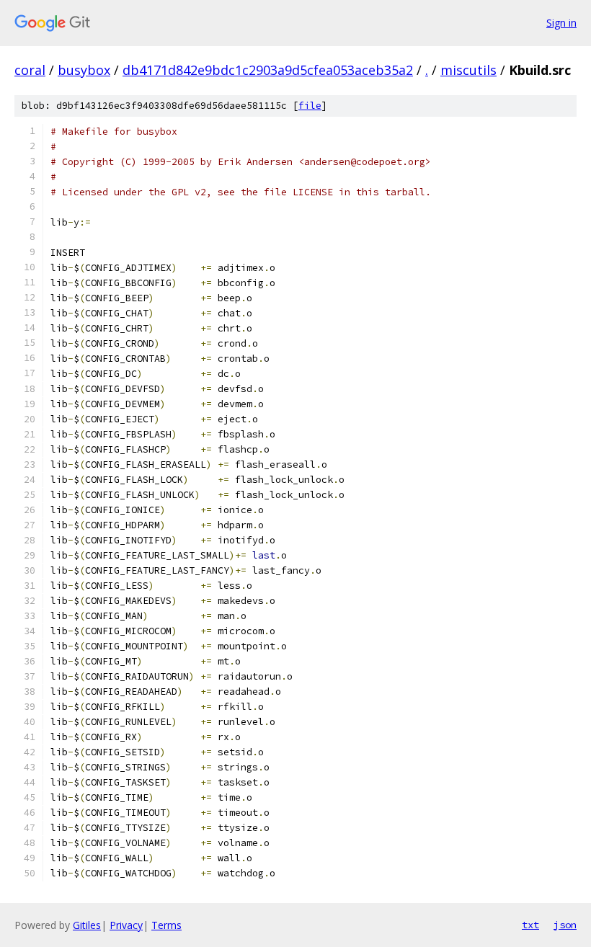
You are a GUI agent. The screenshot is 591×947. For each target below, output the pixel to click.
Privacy (126, 925)
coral (29, 70)
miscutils (468, 70)
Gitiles (87, 925)
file (309, 105)
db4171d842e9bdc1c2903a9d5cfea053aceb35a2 (268, 70)
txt (530, 924)
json (565, 924)
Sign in (561, 23)
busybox (84, 70)
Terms (166, 925)
